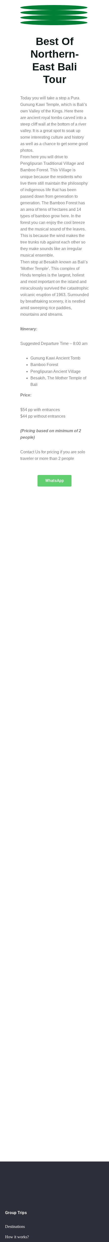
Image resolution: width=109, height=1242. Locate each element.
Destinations (15, 1226)
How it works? (17, 1237)
